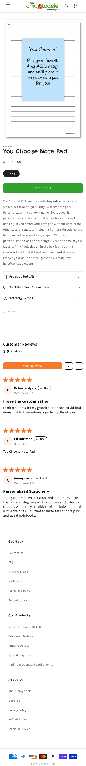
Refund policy (17, 600)
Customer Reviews (20, 636)
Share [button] (11, 311)
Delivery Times (18, 572)
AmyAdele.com (47, 763)
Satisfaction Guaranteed (24, 627)
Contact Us (15, 553)
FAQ (11, 562)
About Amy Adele (20, 691)
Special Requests (19, 655)
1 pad (11, 174)
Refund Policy (17, 719)
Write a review (32, 366)
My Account (16, 581)
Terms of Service (19, 590)
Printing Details (18, 645)
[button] (8, 6)
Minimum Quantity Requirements (30, 664)
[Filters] (68, 366)
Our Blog (14, 700)
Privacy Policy (17, 710)
